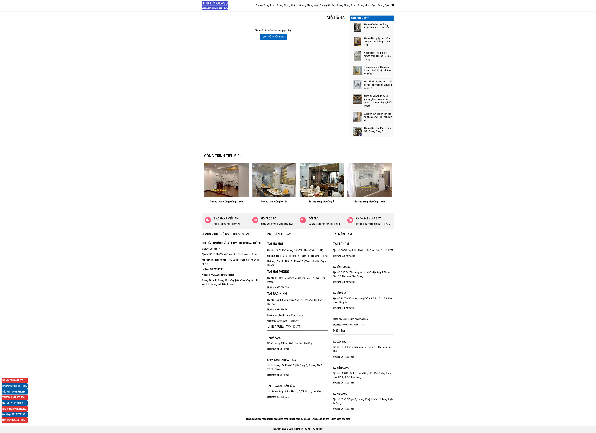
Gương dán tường (226, 280)
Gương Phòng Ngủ (308, 5)
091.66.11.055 (282, 348)
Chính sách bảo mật (340, 418)
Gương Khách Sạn (367, 5)
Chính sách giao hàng (278, 418)
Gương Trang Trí (264, 5)
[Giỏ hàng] (392, 5)
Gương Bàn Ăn (327, 5)
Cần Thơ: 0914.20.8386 (13, 420)
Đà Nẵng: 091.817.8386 (13, 414)
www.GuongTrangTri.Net (222, 274)
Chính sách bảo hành (300, 418)
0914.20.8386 (347, 356)
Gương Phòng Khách (287, 5)
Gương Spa (383, 5)
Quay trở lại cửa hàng (273, 36)
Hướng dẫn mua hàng (256, 418)
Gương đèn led (209, 280)
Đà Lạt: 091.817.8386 (12, 403)
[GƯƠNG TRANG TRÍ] (216, 5)
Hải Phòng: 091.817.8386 (14, 386)
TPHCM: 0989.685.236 (13, 397)
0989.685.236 (282, 396)
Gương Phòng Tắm (345, 5)
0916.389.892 (282, 309)
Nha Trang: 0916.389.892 (14, 408)
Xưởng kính (216, 284)
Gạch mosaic (229, 284)
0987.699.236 (282, 287)
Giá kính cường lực (245, 280)
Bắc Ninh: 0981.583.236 (13, 391)
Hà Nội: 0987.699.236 (12, 380)
